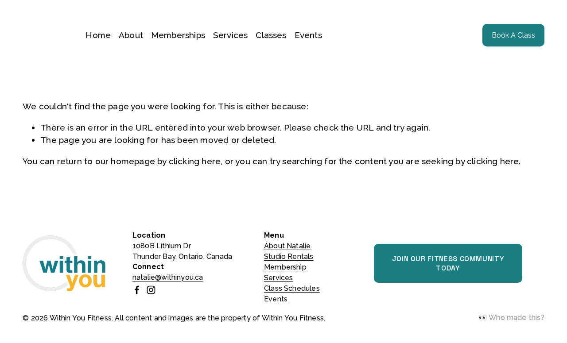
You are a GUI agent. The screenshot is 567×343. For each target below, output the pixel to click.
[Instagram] (151, 289)
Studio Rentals (289, 256)
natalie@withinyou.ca (167, 277)
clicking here (195, 161)
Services (230, 35)
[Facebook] (136, 289)
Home (98, 35)
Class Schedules (292, 288)
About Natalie (287, 246)
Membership (285, 267)
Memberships (178, 35)
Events (308, 35)
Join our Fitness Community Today (448, 263)
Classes (271, 35)
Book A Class (513, 35)
